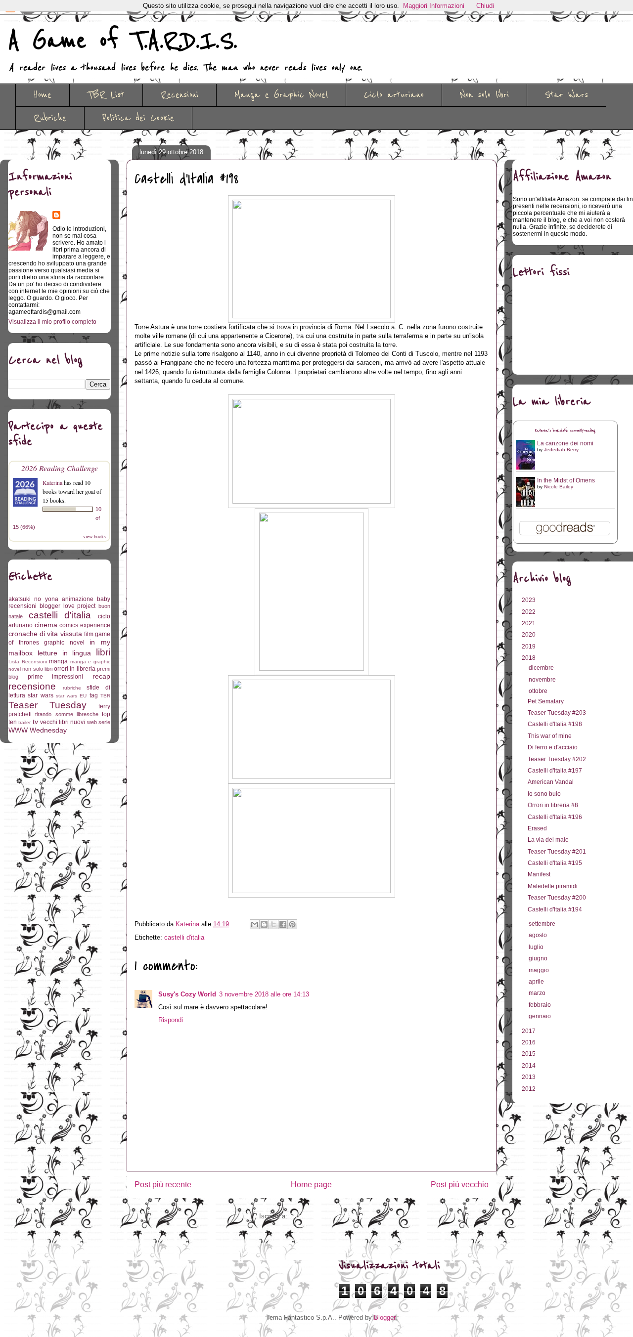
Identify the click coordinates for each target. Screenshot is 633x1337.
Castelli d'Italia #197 (555, 770)
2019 (529, 646)
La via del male (548, 839)
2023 (529, 600)
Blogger (384, 1317)
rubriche (72, 687)
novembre (543, 679)
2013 (529, 1077)
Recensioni (179, 95)
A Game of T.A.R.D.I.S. (122, 41)
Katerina (52, 482)
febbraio (540, 1004)
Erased (537, 828)
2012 (529, 1088)
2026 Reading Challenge (59, 468)
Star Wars (566, 95)
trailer (24, 722)
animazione (77, 599)
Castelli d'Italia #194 (555, 909)
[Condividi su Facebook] (283, 924)
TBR (105, 695)
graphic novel (64, 642)
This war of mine (550, 736)
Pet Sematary (546, 701)
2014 (529, 1065)
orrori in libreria (74, 668)
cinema (46, 625)
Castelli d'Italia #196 (555, 817)
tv (35, 722)
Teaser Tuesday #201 (557, 851)
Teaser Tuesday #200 (557, 897)
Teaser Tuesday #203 (557, 712)
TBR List (106, 95)
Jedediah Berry (561, 449)
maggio (539, 970)
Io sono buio (544, 793)
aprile (537, 981)
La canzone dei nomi (565, 443)
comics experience (84, 625)
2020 (529, 634)
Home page (311, 1184)
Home (42, 95)
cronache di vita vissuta (45, 634)
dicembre (542, 667)
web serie (98, 722)
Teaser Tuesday (47, 705)
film (88, 634)
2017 (529, 1031)
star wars (40, 695)
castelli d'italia (184, 937)
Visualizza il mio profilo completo (52, 321)
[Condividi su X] (273, 924)
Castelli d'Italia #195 (555, 863)
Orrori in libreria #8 (553, 805)
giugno (539, 958)
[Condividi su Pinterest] (292, 924)
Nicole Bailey (558, 486)
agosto (538, 935)
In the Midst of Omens (566, 480)
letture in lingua (64, 653)
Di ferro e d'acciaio (553, 747)
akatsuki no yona (33, 599)
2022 (529, 611)
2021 (529, 623)
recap (101, 676)
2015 (529, 1053)
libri (103, 652)
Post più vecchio (460, 1184)
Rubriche (50, 118)
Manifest (539, 874)
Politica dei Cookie (138, 118)
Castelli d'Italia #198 (555, 724)
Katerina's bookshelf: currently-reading (565, 431)
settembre (543, 923)
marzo (538, 993)
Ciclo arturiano (394, 95)
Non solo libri (484, 95)
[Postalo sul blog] (264, 924)
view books (94, 536)
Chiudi (485, 5)
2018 (529, 657)
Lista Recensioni (27, 661)
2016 (529, 1042)
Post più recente (163, 1184)
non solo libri (37, 669)
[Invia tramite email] (255, 924)
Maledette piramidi (553, 886)
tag (94, 695)
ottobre (539, 691)
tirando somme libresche (66, 714)
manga (58, 661)
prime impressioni (56, 676)
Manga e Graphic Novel (281, 95)
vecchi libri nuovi (63, 722)
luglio (537, 947)
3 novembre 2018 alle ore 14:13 (264, 994)
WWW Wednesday (37, 730)
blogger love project (68, 606)
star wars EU (71, 695)
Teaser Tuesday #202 (557, 759)
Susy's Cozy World (187, 994)
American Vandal (551, 781)
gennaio (540, 1016)
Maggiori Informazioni (433, 5)
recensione (32, 686)
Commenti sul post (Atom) (326, 1216)
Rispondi (170, 1020)
